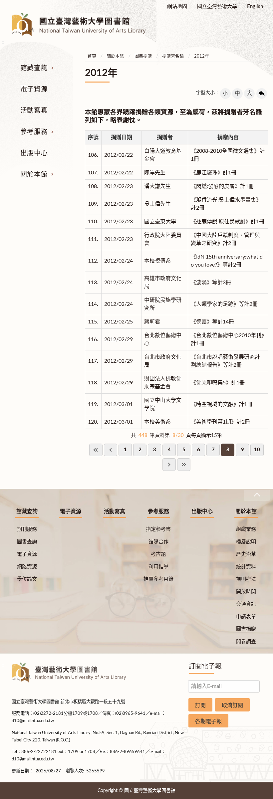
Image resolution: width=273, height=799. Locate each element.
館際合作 (158, 541)
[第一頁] (96, 450)
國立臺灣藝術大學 (217, 6)
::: (4, 5)
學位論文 (27, 579)
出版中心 (34, 153)
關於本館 (34, 174)
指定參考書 (158, 529)
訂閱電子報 (205, 666)
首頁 (92, 56)
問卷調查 (246, 641)
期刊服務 (27, 529)
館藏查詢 (34, 68)
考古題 (158, 554)
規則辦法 (246, 579)
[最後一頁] (183, 464)
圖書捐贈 (143, 56)
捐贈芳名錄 (173, 56)
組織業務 (246, 529)
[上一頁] (110, 450)
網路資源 (27, 566)
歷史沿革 (246, 554)
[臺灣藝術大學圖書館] (84, 24)
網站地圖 (177, 6)
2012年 (201, 56)
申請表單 (246, 616)
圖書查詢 (27, 541)
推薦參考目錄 (158, 579)
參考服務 (34, 132)
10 (257, 449)
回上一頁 (261, 93)
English (255, 6)
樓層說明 (246, 541)
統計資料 (246, 566)
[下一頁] (169, 464)
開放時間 (246, 591)
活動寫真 (34, 110)
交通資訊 (246, 604)
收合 (257, 495)
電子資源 (34, 89)
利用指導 (158, 566)
